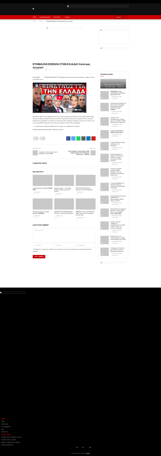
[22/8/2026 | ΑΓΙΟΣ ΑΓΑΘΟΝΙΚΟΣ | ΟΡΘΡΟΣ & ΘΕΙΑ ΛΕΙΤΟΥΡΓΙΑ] (104, 95)
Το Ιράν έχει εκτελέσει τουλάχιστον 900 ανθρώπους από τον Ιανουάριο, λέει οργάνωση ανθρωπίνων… (117, 172)
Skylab (88, 453)
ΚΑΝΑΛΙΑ (67, 17)
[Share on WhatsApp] (78, 138)
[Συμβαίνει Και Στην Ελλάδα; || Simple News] (43, 180)
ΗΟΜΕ (34, 17)
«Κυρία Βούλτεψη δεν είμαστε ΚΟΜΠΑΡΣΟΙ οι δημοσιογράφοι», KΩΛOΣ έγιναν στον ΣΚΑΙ (118, 198)
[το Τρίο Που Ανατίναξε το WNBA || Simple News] (104, 134)
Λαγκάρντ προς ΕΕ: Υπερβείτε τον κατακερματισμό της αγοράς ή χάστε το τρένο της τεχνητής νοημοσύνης (117, 225)
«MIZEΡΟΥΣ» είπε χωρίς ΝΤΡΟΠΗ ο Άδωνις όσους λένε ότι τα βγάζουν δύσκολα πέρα (85, 213)
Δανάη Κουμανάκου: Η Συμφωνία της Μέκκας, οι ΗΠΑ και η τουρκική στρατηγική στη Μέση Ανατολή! (117, 157)
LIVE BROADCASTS (45, 17)
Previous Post (37, 148)
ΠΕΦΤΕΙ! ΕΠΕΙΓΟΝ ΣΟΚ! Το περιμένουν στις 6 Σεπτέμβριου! (84, 189)
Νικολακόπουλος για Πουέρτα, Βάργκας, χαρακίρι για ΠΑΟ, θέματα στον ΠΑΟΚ (118, 237)
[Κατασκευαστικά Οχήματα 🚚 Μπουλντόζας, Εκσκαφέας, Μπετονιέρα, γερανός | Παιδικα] (104, 107)
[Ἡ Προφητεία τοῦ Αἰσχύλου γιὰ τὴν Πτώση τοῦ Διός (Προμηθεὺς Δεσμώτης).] (104, 252)
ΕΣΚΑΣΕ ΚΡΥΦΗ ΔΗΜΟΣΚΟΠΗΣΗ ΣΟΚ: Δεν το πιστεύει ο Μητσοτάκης (63, 212)
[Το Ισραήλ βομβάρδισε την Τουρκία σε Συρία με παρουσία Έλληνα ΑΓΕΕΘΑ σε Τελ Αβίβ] (104, 187)
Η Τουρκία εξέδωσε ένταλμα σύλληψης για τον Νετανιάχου (117, 144)
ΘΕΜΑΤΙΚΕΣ (57, 17)
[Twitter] (120, 1)
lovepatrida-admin (40, 163)
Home (34, 21)
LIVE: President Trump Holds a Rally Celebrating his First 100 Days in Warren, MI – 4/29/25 (78, 152)
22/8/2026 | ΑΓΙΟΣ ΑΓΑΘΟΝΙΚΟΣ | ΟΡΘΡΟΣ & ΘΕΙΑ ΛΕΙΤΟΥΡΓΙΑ (117, 93)
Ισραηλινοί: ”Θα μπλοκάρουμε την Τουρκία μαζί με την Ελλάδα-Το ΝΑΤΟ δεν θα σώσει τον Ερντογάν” (118, 120)
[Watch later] (123, 1)
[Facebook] (116, 1)
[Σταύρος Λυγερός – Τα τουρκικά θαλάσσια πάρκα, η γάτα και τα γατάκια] (64, 180)
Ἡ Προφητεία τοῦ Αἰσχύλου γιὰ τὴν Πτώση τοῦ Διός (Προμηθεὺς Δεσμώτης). (117, 249)
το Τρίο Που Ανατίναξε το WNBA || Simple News (117, 131)
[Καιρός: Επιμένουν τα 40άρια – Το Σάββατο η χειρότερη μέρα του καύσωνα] (113, 83)
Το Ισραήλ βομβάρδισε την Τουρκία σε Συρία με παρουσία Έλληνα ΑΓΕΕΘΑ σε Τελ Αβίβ (117, 185)
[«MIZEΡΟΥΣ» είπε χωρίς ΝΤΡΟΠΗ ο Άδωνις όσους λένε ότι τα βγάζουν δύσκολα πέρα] (86, 204)
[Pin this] (93, 138)
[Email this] (83, 138)
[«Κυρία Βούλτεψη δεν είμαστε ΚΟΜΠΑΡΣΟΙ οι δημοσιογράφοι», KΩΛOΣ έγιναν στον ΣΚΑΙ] (104, 200)
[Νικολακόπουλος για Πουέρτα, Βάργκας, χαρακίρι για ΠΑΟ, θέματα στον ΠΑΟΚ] (104, 240)
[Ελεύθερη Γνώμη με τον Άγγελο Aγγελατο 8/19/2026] (43, 204)
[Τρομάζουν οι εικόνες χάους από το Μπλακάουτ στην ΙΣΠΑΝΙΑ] (35, 152)
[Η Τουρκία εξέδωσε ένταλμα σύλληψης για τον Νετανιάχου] (104, 146)
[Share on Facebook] (68, 138)
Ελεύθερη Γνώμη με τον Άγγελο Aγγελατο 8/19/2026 (41, 212)
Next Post (93, 148)
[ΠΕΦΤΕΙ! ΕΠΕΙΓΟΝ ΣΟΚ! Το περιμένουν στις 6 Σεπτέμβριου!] (86, 180)
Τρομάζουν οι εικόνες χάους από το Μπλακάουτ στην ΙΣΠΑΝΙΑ (48, 152)
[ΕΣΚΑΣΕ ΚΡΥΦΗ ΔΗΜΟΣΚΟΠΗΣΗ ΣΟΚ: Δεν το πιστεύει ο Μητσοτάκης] (64, 204)
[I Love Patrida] (37, 9)
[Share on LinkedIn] (88, 138)
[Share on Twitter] (73, 138)
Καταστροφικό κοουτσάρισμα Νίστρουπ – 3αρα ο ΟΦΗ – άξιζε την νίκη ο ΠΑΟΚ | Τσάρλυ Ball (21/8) (118, 211)
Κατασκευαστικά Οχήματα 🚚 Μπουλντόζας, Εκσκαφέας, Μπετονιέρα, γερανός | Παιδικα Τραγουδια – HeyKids (118, 106)
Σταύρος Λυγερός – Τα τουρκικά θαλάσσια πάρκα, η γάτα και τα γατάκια (62, 189)
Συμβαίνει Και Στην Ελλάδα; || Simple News (42, 189)
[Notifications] (126, 1)
